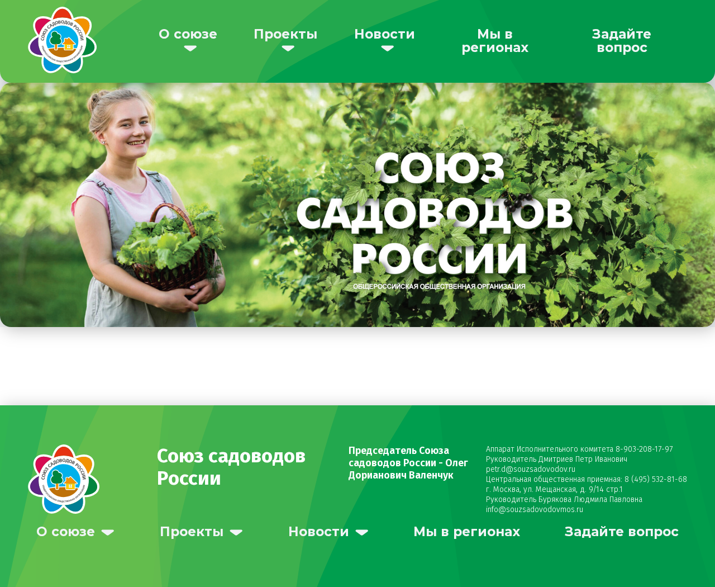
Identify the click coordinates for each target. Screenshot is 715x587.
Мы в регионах (494, 40)
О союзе (188, 34)
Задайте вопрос (621, 40)
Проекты (285, 34)
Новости (384, 34)
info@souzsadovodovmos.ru (534, 509)
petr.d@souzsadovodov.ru (530, 469)
